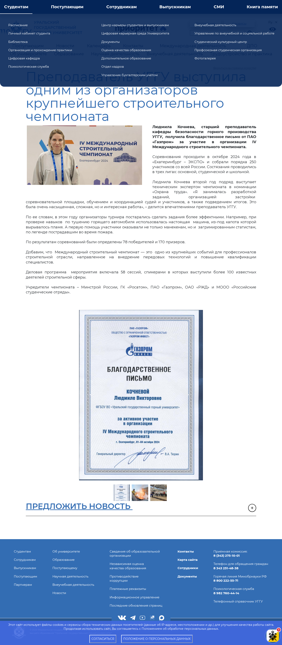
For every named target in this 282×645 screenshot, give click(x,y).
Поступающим (67, 6)
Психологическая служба (28, 67)
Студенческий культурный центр (220, 42)
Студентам (16, 6)
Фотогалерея (205, 58)
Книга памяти (262, 6)
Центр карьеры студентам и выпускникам (135, 25)
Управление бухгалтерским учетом (129, 75)
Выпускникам (175, 6)
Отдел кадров (112, 67)
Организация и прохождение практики (40, 50)
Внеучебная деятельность (215, 25)
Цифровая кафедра (24, 58)
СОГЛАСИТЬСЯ (102, 639)
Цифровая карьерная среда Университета (135, 33)
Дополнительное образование (126, 58)
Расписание (18, 25)
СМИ (219, 6)
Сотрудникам (121, 6)
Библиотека (18, 42)
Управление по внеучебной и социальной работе (234, 33)
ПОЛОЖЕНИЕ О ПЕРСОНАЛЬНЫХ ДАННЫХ (157, 639)
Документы (110, 42)
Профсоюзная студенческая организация (228, 50)
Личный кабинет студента (29, 33)
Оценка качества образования (126, 50)
